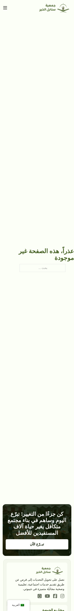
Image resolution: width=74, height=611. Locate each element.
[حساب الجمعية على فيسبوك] (55, 596)
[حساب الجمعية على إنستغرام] (62, 596)
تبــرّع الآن (37, 544)
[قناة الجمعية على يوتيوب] (47, 596)
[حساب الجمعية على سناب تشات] (40, 596)
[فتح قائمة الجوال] (5, 7)
